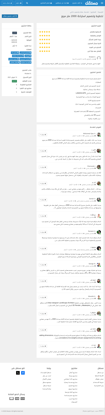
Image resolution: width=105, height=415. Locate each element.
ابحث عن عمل (47, 376)
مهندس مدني (90, 168)
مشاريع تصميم (73, 385)
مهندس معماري (89, 136)
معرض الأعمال (46, 379)
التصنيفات (74, 402)
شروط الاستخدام (98, 382)
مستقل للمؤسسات (45, 372)
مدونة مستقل (47, 385)
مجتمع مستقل (47, 382)
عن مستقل (100, 372)
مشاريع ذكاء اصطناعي (70, 379)
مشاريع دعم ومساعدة (70, 395)
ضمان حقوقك (99, 379)
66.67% (14, 81)
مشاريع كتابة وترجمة (71, 392)
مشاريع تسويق (72, 389)
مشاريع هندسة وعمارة (70, 382)
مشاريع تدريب (73, 398)
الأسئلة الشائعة (99, 376)
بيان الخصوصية (98, 385)
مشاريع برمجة (73, 376)
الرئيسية (100, 12)
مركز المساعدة (47, 389)
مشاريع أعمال (73, 372)
